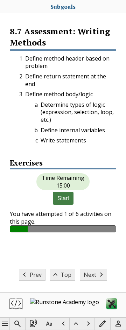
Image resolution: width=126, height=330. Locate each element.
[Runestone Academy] (64, 304)
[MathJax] (111, 304)
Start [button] (63, 198)
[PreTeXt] (16, 304)
